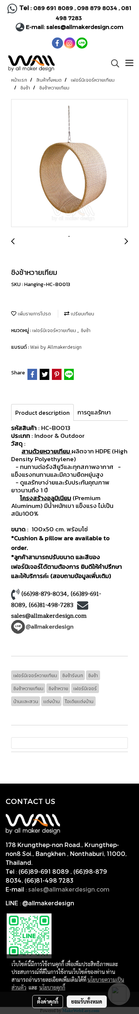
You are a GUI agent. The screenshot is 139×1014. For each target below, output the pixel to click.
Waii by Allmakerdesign (56, 347)
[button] (112, 63)
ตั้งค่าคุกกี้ (47, 1001)
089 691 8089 (53, 7)
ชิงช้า (85, 330)
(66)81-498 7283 (48, 880)
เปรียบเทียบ (81, 313)
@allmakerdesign (48, 902)
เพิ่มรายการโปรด (33, 313)
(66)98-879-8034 (44, 594)
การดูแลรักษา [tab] (94, 412)
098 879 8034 (98, 7)
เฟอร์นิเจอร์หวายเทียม (54, 330)
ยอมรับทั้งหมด (86, 1001)
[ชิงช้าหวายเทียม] (69, 163)
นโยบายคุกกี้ (52, 987)
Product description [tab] (42, 412)
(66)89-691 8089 (44, 871)
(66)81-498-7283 (51, 605)
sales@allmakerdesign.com (84, 26)
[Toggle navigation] (129, 63)
